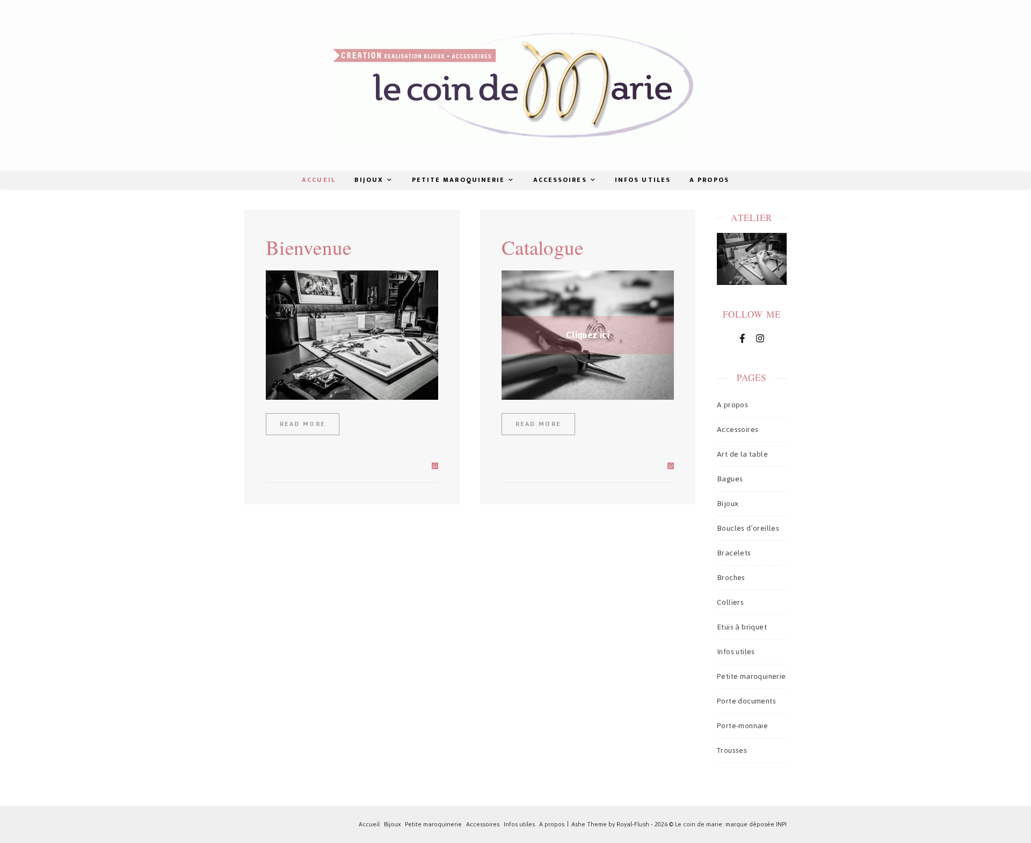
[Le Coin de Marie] (515, 85)
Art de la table (742, 454)
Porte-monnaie (742, 726)
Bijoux (369, 179)
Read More (302, 424)
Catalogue (543, 247)
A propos (709, 179)
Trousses (732, 750)
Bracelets (734, 553)
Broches (731, 577)
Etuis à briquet (742, 627)
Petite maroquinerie (458, 179)
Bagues (730, 479)
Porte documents (746, 701)
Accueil (319, 179)
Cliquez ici (587, 334)
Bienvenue (309, 247)
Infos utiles (643, 179)
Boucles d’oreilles (748, 528)
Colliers (730, 602)
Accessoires (560, 179)
